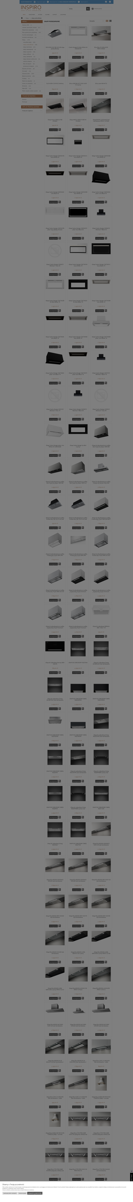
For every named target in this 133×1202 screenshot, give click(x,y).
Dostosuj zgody (22, 1193)
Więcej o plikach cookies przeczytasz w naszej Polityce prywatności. (18, 1189)
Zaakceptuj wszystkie (34, 1193)
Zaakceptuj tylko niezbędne (10, 1193)
